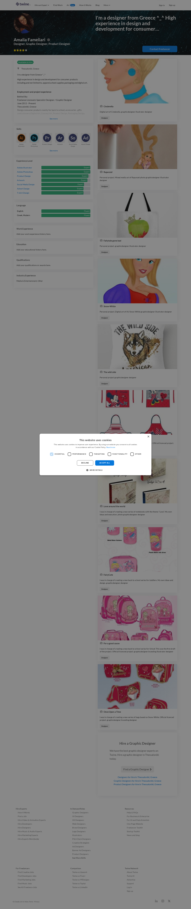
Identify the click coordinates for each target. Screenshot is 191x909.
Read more (110, 447)
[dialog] (95, 454)
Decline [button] (85, 463)
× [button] (148, 437)
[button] (95, 470)
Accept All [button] (104, 463)
